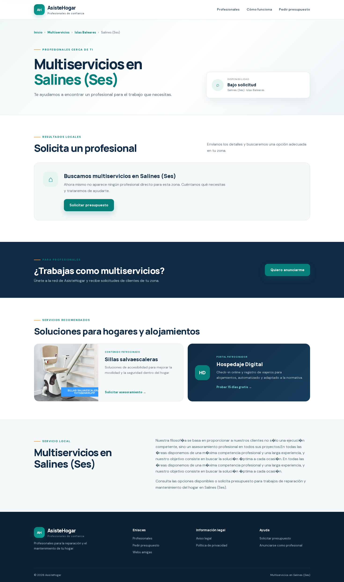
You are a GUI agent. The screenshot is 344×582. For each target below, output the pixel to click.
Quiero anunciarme (287, 270)
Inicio (38, 32)
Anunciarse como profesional (281, 545)
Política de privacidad (211, 545)
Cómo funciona (259, 9)
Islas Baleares (85, 32)
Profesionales (228, 9)
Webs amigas (142, 552)
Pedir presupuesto (294, 9)
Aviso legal (204, 538)
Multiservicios (59, 32)
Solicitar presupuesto (89, 205)
